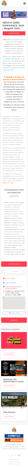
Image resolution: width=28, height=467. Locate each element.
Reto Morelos (9, 412)
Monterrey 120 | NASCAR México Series (13, 380)
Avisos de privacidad (14, 459)
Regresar (15, 271)
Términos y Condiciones (14, 461)
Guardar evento (15, 313)
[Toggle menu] (24, 3)
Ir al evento (9, 354)
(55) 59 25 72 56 (16, 444)
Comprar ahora (14, 33)
